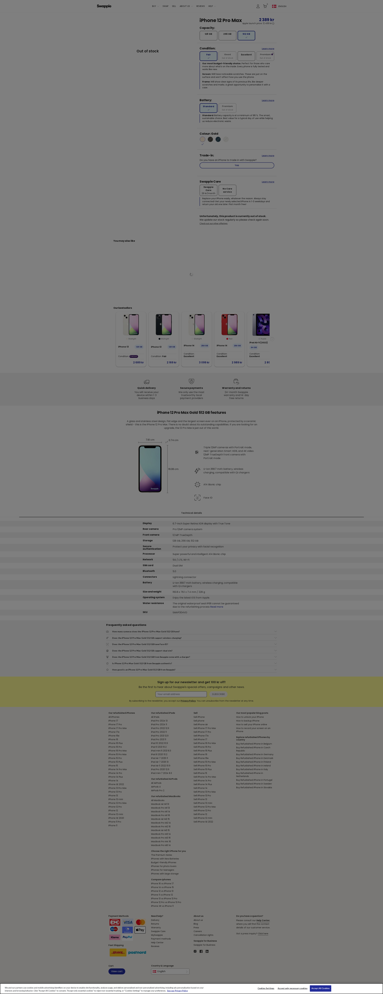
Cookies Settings (266, 988)
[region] (191, 988)
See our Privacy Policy (177, 991)
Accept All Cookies (320, 988)
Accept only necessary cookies (292, 988)
